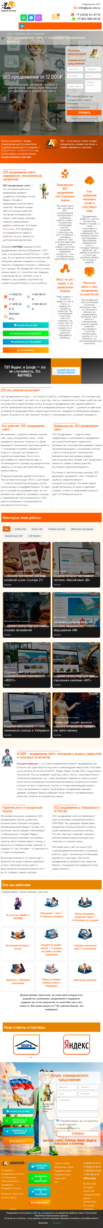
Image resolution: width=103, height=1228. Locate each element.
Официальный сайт (14, 535)
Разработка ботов (62, 1174)
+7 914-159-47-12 (91, 1174)
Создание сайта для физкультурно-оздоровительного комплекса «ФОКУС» (26, 676)
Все (6, 529)
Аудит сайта (60, 1178)
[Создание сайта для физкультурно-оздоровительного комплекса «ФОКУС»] (27, 659)
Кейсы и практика (10, 571)
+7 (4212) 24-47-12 (91, 1163)
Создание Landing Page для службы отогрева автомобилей (26, 628)
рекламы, (10, 229)
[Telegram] (31, 17)
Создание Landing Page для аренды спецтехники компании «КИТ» (76, 678)
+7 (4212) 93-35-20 (92, 1170)
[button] (22, 26)
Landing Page (20, 529)
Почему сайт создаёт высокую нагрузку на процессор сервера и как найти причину (75, 726)
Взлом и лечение (60, 717)
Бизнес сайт (37, 529)
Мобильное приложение (82, 529)
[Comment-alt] (38, 17)
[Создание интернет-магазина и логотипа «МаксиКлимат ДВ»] (76, 559)
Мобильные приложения (26, 571)
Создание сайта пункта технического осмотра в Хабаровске (26, 728)
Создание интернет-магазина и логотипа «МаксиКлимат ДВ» (73, 578)
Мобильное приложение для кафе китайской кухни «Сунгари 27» (25, 578)
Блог (56, 1182)
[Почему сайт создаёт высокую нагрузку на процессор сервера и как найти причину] (76, 709)
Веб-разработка (9, 621)
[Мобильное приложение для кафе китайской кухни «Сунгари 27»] (27, 559)
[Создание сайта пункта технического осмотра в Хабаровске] (27, 709)
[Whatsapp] (23, 17)
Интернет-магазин (56, 529)
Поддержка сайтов (62, 1170)
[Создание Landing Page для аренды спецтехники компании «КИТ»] (76, 659)
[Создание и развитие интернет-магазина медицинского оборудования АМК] (76, 609)
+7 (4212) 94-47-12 (25, 150)
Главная (10, 33)
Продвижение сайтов (23, 33)
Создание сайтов (62, 1163)
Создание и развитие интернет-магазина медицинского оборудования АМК (73, 626)
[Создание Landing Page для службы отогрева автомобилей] (27, 609)
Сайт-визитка (34, 535)
